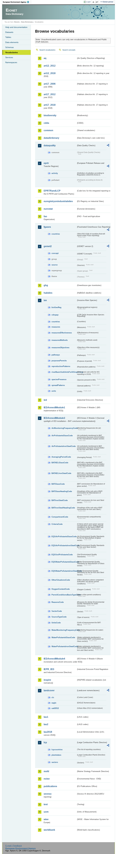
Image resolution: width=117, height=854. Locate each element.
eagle (54, 703)
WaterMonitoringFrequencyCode (64, 630)
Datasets (9, 32)
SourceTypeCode (59, 617)
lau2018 (48, 732)
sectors (55, 762)
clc (53, 697)
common (48, 130)
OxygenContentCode (61, 589)
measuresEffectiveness (62, 333)
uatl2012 (55, 708)
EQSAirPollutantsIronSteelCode (64, 545)
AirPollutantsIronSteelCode (64, 446)
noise (47, 779)
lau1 (46, 717)
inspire (47, 680)
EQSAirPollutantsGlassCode (64, 536)
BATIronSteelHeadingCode (63, 508)
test (46, 804)
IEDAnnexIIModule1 (54, 407)
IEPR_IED (49, 669)
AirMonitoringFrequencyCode (64, 428)
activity (55, 173)
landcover (49, 690)
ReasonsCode (58, 602)
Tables (8, 37)
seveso (48, 794)
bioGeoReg (56, 307)
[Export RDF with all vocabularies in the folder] (108, 145)
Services (9, 57)
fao (45, 216)
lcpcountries (57, 749)
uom (46, 812)
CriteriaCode (57, 524)
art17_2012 (50, 94)
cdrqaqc (55, 315)
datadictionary (51, 138)
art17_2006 (50, 84)
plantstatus (56, 755)
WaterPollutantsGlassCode (63, 637)
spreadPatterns (58, 385)
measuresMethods (60, 340)
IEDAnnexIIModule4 (54, 658)
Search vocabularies (47, 50)
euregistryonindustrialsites (58, 201)
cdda (46, 123)
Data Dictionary (27, 22)
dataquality (50, 145)
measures (56, 327)
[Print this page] (93, 2)
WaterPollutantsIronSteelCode (64, 646)
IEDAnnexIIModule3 (54, 418)
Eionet (16, 22)
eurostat (48, 209)
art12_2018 (50, 73)
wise (46, 819)
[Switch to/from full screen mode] (97, 2)
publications (50, 786)
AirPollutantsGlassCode (62, 435)
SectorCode (57, 611)
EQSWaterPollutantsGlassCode (64, 562)
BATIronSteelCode (60, 500)
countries (56, 234)
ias (45, 300)
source (55, 265)
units (54, 391)
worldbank (49, 830)
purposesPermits (59, 361)
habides (48, 293)
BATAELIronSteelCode (61, 473)
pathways (56, 355)
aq (45, 58)
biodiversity (50, 115)
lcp (45, 742)
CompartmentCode (60, 517)
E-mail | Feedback (13, 845)
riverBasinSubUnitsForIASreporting (64, 372)
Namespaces (11, 62)
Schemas (9, 47)
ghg (46, 285)
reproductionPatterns (61, 366)
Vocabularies (11, 52)
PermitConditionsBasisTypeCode (64, 595)
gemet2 (48, 246)
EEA (17, 2)
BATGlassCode (58, 484)
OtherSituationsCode (61, 580)
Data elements (11, 42)
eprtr (46, 163)
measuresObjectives (60, 347)
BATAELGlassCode (60, 463)
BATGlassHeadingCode (62, 491)
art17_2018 (50, 105)
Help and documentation (16, 27)
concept (55, 253)
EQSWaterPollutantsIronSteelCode (64, 571)
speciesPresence (59, 379)
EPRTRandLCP (52, 191)
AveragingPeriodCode (61, 457)
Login (88, 2)
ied (45, 400)
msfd (46, 771)
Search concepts (68, 50)
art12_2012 (50, 66)
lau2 (46, 724)
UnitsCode (56, 623)
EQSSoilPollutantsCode (62, 555)
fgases (47, 227)
